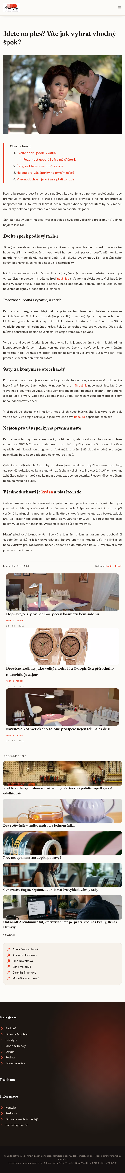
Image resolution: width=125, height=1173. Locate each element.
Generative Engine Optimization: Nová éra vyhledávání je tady (50, 890)
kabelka (79, 417)
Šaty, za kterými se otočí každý (40, 166)
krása (47, 492)
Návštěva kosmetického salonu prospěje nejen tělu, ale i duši (58, 729)
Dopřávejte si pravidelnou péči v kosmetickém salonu (52, 614)
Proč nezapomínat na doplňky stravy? (32, 858)
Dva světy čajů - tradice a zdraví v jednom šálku (39, 825)
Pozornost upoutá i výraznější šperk (49, 159)
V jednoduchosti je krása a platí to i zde (46, 179)
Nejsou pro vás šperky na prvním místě (45, 173)
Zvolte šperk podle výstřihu (37, 153)
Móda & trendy (114, 566)
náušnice (63, 278)
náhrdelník (80, 385)
